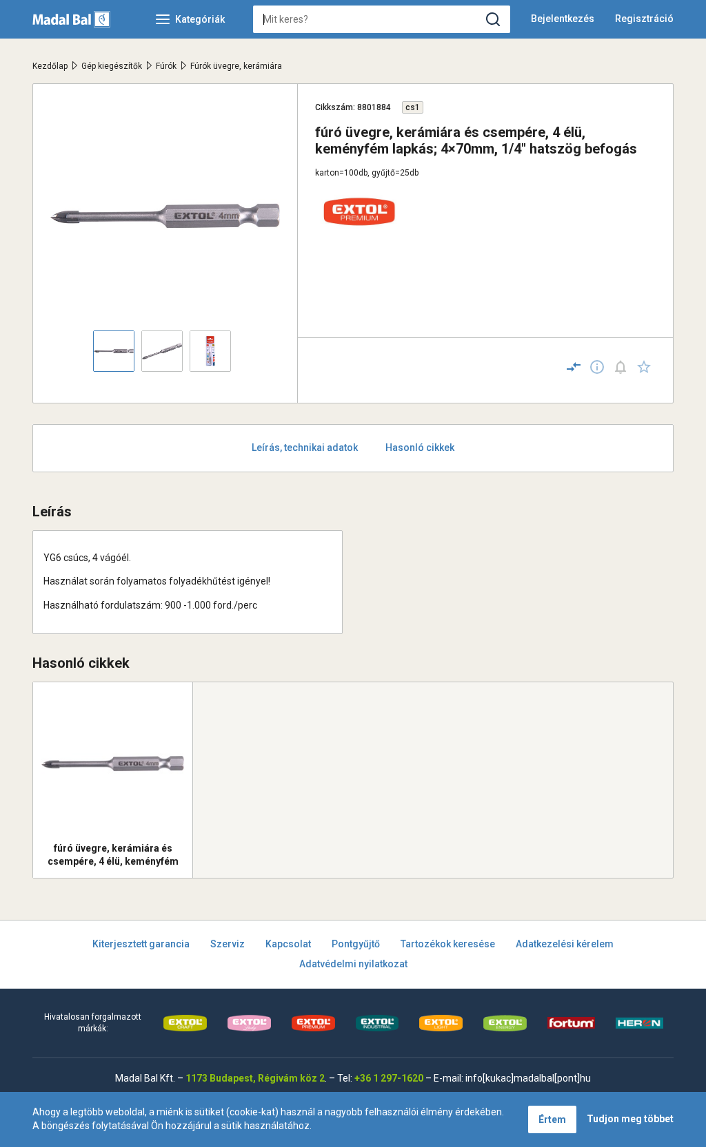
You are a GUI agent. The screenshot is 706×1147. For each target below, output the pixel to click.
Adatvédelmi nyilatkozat (353, 963)
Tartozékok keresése (448, 943)
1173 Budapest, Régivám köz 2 (255, 1078)
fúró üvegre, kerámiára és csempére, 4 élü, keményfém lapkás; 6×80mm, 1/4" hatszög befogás (112, 855)
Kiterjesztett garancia (141, 943)
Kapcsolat (288, 943)
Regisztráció (644, 18)
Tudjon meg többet (630, 1118)
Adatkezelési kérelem (565, 943)
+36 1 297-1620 (388, 1078)
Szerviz (227, 943)
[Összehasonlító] (573, 367)
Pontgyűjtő (356, 943)
